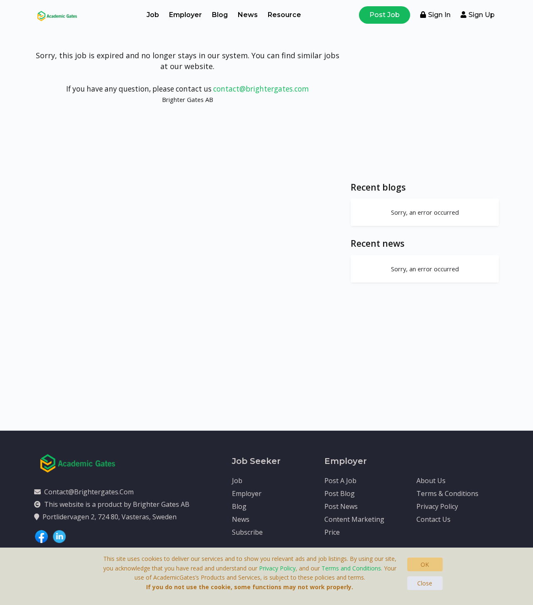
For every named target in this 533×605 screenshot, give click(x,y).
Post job (384, 15)
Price (332, 532)
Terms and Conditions (351, 568)
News (248, 15)
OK (425, 564)
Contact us (433, 519)
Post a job (340, 480)
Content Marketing (354, 519)
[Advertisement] (425, 111)
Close (424, 583)
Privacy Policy (437, 506)
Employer (185, 15)
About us (431, 480)
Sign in (439, 15)
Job (153, 15)
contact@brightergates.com (261, 89)
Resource (284, 15)
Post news (341, 506)
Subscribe (247, 532)
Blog (220, 15)
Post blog (339, 493)
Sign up (481, 15)
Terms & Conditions (447, 493)
